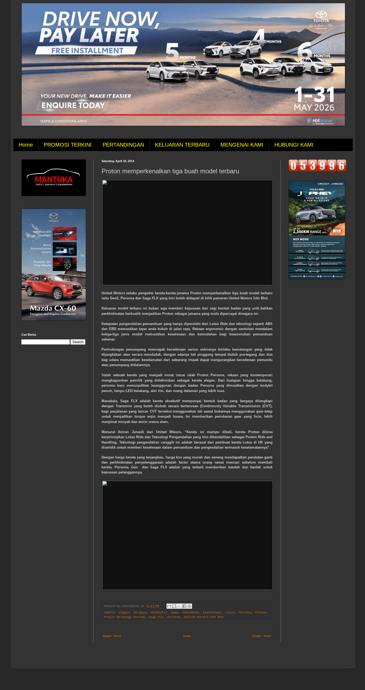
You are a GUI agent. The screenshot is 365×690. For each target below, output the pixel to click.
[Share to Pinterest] (189, 606)
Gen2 (174, 612)
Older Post (262, 636)
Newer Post (112, 636)
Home (26, 145)
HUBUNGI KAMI (293, 145)
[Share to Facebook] (184, 606)
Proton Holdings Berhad (124, 617)
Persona (244, 612)
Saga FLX (156, 617)
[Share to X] (179, 606)
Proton (260, 612)
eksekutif (158, 612)
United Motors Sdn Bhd (203, 617)
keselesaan (212, 612)
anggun (124, 612)
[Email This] (169, 606)
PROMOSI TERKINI (68, 145)
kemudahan (190, 612)
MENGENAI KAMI (241, 145)
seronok (173, 617)
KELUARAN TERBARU (182, 145)
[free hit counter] (317, 170)
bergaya (140, 612)
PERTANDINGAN (123, 145)
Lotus (230, 612)
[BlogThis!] (174, 606)
